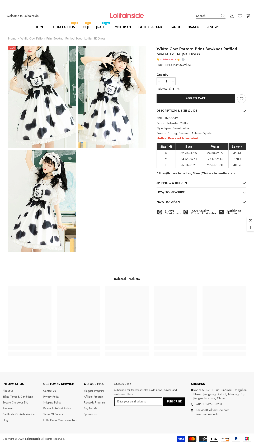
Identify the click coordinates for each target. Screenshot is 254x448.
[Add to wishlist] (241, 98)
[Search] (210, 16)
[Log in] (232, 16)
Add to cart (196, 98)
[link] (29, 348)
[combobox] (207, 15)
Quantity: (163, 75)
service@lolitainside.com (212, 410)
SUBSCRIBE (174, 401)
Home (12, 38)
